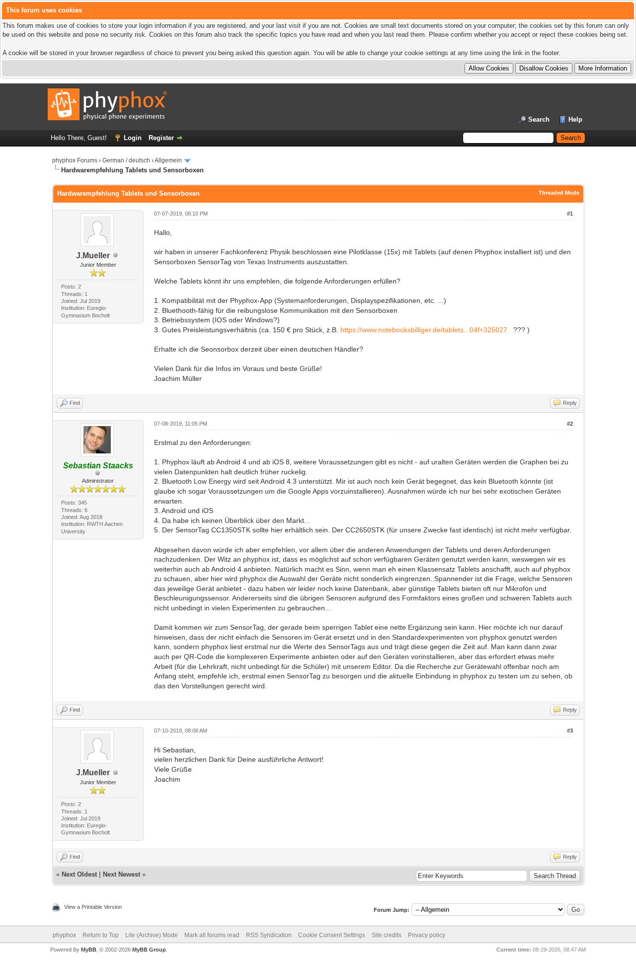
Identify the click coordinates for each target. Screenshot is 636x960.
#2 (570, 424)
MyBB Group (149, 950)
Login (133, 138)
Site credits (386, 935)
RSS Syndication (269, 935)
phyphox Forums (74, 160)
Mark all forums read (211, 935)
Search (539, 119)
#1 (570, 214)
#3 (570, 731)
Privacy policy (426, 935)
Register (161, 138)
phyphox (64, 935)
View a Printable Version (93, 907)
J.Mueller (93, 255)
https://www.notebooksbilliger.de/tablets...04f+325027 (423, 330)
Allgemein (168, 160)
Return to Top (100, 935)
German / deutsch (126, 160)
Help (575, 119)
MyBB (88, 950)
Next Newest (121, 874)
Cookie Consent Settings (331, 935)
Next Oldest (79, 874)
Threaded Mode (559, 193)
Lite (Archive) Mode (151, 935)
